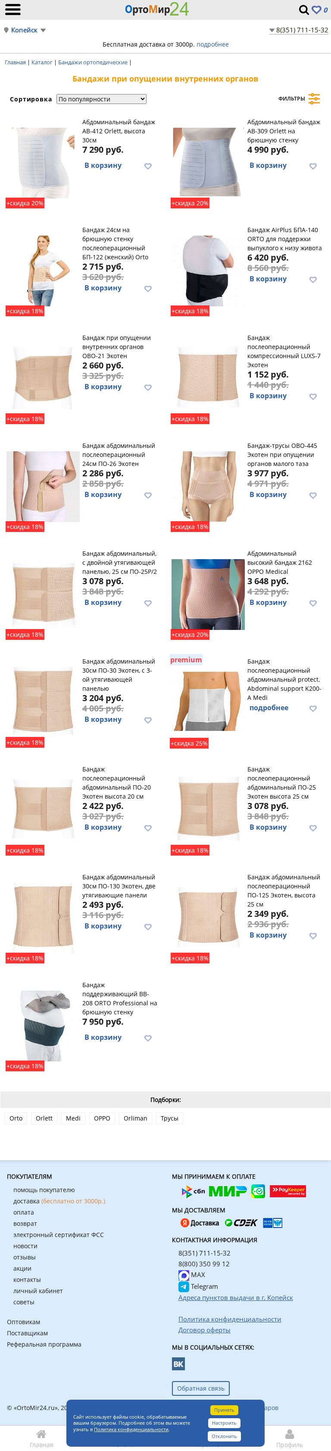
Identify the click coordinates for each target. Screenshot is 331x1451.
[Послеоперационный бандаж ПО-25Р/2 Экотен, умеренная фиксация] (43, 593)
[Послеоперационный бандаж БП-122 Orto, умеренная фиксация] (43, 269)
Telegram (203, 1286)
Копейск (24, 30)
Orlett (44, 1118)
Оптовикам (23, 1322)
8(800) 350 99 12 (204, 1263)
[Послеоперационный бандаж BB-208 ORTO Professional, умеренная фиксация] (43, 1024)
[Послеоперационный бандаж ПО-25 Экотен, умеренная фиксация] (208, 809)
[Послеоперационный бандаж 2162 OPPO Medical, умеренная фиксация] (208, 593)
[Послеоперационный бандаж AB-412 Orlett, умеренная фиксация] (43, 161)
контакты (27, 1279)
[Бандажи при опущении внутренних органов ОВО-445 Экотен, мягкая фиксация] (208, 485)
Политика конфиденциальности (131, 1429)
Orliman (135, 1118)
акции (22, 1268)
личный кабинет (38, 1291)
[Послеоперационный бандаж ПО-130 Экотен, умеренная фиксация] (43, 917)
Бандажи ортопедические (93, 62)
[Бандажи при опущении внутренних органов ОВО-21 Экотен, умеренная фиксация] (43, 377)
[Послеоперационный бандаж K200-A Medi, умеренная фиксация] (208, 701)
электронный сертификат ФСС (58, 1235)
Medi (73, 1118)
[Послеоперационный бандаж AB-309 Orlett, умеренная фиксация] (208, 161)
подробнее (213, 44)
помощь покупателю (44, 1190)
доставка (59, 1201)
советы (23, 1302)
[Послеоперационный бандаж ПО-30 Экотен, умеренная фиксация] (43, 701)
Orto (15, 1118)
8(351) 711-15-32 (302, 29)
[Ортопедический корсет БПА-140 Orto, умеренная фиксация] (208, 269)
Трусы (169, 1118)
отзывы (24, 1257)
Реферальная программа (44, 1344)
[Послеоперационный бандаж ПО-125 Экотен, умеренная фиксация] (208, 917)
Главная (16, 62)
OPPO (102, 1118)
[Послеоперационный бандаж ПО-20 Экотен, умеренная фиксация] (43, 809)
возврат (25, 1223)
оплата (23, 1212)
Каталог (42, 62)
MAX (197, 1274)
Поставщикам (27, 1333)
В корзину (103, 165)
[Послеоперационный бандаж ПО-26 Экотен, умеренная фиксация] (43, 485)
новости (25, 1246)
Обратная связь (201, 1388)
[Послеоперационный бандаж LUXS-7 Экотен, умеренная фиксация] (208, 377)
